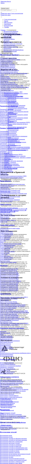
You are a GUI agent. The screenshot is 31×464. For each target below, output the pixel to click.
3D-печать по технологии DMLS (9, 275)
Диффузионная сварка (6, 233)
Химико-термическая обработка (12, 34)
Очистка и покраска (9, 45)
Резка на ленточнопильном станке (10, 196)
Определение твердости (7, 394)
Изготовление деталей (10, 51)
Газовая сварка (4, 230)
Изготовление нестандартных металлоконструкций (15, 454)
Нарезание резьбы (5, 78)
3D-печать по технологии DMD (9, 273)
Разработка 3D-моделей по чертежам (11, 414)
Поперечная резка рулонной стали (10, 190)
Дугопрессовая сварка (6, 234)
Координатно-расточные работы (9, 70)
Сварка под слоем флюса (7, 251)
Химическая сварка (5, 259)
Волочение (3, 331)
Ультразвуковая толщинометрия (9, 401)
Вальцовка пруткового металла (9, 211)
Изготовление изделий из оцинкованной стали (14, 449)
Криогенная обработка (6, 112)
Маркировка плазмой (6, 427)
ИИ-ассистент (8, 22)
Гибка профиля (4, 218)
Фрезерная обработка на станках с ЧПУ (11, 96)
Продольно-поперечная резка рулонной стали (13, 193)
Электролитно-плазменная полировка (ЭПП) (13, 176)
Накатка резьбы (4, 76)
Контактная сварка (5, 236)
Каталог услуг (5, 8)
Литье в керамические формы (8, 298)
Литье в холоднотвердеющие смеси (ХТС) (12, 306)
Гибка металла (7, 37)
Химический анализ (6, 405)
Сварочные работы (9, 39)
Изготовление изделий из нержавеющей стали (13, 448)
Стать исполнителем (10, 19)
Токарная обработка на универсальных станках (14, 93)
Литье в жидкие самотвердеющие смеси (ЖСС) (14, 297)
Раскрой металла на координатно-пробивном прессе (15, 353)
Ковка (2, 334)
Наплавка (3, 240)
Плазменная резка (5, 189)
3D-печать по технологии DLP (9, 272)
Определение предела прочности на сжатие (13, 391)
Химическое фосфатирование (8, 168)
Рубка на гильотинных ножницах (10, 199)
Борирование (4, 136)
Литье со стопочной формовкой (9, 320)
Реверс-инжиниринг (6, 419)
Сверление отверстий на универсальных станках (14, 87)
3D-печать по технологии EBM (9, 279)
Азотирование (4, 131)
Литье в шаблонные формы (8, 308)
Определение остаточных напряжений (11, 388)
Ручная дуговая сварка (6, 247)
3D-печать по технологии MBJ (9, 284)
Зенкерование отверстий (7, 64)
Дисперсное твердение (6, 109)
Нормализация (4, 115)
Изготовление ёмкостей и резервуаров (11, 441)
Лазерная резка (4, 187)
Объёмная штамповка (6, 337)
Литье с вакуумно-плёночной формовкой (12, 318)
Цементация (3, 173)
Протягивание (4, 81)
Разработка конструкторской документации (13, 416)
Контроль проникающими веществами (11, 383)
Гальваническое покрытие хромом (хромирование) (15, 148)
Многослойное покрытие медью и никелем (12, 156)
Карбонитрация (4, 153)
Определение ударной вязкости (9, 395)
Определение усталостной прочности (11, 397)
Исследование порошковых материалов (11, 381)
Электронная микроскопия (8, 406)
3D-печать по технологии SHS (9, 286)
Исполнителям (8, 25)
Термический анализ (6, 400)
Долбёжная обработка (6, 61)
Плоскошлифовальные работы (9, 79)
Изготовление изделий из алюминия (11, 444)
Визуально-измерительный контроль (11, 380)
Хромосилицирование (6, 171)
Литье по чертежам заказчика (8, 314)
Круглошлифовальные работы (9, 72)
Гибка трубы (3, 221)
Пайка (2, 242)
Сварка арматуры (5, 248)
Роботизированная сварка (7, 245)
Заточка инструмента (6, 62)
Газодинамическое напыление (9, 139)
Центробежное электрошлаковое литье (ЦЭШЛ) (14, 323)
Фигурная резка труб (6, 201)
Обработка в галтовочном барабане (10, 365)
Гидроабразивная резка (7, 186)
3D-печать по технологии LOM (9, 282)
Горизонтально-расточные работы (10, 59)
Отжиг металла (4, 118)
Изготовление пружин (6, 457)
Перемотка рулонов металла (8, 429)
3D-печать (6, 40)
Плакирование (4, 162)
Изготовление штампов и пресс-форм (11, 463)
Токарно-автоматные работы (8, 95)
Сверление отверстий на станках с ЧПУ (12, 85)
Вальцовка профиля (6, 209)
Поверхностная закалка (7, 121)
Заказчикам (7, 24)
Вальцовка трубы (5, 212)
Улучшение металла (6, 125)
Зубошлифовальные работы (8, 69)
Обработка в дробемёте (7, 367)
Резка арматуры (4, 195)
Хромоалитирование (6, 170)
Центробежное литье (6, 321)
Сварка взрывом (5, 250)
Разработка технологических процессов (11, 417)
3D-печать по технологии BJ (8, 270)
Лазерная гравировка (6, 426)
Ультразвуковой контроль (7, 403)
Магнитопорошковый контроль (9, 384)
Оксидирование (4, 160)
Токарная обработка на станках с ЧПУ (11, 92)
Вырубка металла (5, 333)
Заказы (6, 21)
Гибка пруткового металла (8, 220)
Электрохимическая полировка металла (11, 177)
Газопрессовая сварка (6, 231)
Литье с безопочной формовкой (9, 315)
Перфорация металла (6, 339)
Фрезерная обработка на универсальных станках (14, 98)
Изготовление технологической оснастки (12, 458)
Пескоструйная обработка (7, 369)
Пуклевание (3, 350)
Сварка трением (4, 253)
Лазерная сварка (5, 239)
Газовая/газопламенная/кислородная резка (12, 184)
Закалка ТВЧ (3, 111)
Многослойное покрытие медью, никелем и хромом (15, 157)
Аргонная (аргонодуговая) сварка (10, 228)
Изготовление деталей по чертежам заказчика (13, 440)
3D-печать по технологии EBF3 (9, 278)
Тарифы (6, 27)
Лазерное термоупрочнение (8, 114)
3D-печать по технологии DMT (9, 276)
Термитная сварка (5, 256)
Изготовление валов (6, 435)
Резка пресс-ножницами (7, 198)
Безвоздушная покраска (7, 362)
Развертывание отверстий (7, 82)
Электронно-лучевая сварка (8, 262)
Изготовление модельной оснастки (10, 455)
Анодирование (4, 134)
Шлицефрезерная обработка (8, 101)
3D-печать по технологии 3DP (9, 269)
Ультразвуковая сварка (6, 257)
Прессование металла (6, 342)
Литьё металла (7, 42)
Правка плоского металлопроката (10, 340)
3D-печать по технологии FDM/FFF (10, 281)
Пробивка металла (5, 343)
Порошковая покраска (6, 373)
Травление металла (5, 167)
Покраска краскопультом (7, 372)
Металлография (4, 386)
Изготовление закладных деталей (10, 443)
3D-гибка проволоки (6, 214)
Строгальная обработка (7, 90)
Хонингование (4, 99)
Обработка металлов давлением (12, 43)
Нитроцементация (5, 159)
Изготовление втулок (6, 437)
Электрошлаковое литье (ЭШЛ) (9, 325)
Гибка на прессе (4, 217)
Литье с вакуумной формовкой (9, 317)
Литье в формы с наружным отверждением (12, 305)
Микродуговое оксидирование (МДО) (11, 154)
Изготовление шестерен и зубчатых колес (12, 461)
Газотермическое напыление (8, 140)
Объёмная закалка (5, 117)
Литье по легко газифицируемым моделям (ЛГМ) (14, 312)
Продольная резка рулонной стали (10, 192)
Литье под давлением (6, 309)
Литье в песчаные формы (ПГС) (9, 303)
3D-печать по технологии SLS (9, 290)
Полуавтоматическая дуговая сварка (10, 243)
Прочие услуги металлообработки (13, 50)
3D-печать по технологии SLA (9, 287)
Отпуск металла (4, 120)
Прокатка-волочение (6, 347)
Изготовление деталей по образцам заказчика (13, 438)
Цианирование (4, 174)
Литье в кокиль (4, 300)
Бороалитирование (5, 137)
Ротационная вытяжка (6, 354)
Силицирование (5, 163)
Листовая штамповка (6, 336)
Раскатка (2, 351)
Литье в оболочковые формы (8, 301)
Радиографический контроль (8, 398)
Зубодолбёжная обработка (7, 65)
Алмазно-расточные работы (8, 58)
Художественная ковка (6, 356)
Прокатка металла (5, 345)
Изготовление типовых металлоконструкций (13, 460)
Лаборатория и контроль (10, 47)
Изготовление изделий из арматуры (10, 446)
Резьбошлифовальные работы (8, 84)
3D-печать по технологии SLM (9, 289)
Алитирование (4, 133)
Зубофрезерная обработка (7, 67)
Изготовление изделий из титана (9, 451)
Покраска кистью (5, 370)
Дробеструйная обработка (7, 364)
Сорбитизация (4, 123)
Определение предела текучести (9, 392)
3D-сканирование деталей (7, 413)
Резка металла (7, 36)
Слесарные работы (5, 89)
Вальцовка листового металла (9, 208)
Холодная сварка (5, 260)
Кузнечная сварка (5, 237)
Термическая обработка (10, 33)
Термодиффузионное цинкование (10, 165)
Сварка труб (3, 254)
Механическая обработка (10, 31)
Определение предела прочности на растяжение (14, 389)
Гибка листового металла (7, 215)
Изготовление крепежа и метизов (10, 452)
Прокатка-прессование (6, 348)
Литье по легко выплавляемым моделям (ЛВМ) (14, 311)
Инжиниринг (7, 48)
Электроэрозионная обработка (9, 102)
